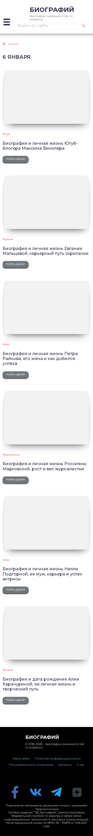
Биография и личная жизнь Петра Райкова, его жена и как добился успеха (40, 358)
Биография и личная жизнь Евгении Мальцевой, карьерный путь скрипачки (46, 251)
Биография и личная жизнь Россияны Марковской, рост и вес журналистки (45, 466)
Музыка (8, 239)
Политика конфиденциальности (58, 758)
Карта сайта (21, 758)
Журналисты (11, 454)
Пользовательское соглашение (31, 765)
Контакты (65, 765)
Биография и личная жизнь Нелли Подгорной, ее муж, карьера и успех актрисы (42, 573)
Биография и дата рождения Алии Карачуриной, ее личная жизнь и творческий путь (41, 684)
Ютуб (6, 134)
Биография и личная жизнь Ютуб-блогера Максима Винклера (40, 146)
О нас (80, 765)
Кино (6, 344)
